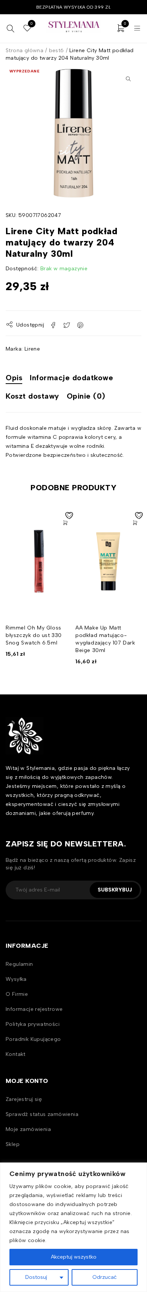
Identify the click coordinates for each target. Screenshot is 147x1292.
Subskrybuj (115, 890)
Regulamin (19, 964)
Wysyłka (16, 979)
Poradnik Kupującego (33, 1039)
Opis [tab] (14, 377)
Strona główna (24, 50)
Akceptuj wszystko (73, 1257)
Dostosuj (36, 1277)
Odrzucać (104, 1277)
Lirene (32, 349)
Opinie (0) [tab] (86, 396)
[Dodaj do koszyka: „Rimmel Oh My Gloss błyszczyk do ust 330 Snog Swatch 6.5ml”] (65, 522)
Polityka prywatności (33, 1024)
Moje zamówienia (28, 1129)
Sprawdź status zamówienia (42, 1114)
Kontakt (16, 1054)
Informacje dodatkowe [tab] (71, 377)
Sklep (13, 1144)
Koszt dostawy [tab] (32, 396)
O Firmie (17, 994)
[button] (128, 78)
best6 (56, 50)
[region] (73, 1227)
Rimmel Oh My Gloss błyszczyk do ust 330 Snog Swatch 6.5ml (34, 635)
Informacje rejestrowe (34, 1009)
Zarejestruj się (24, 1099)
